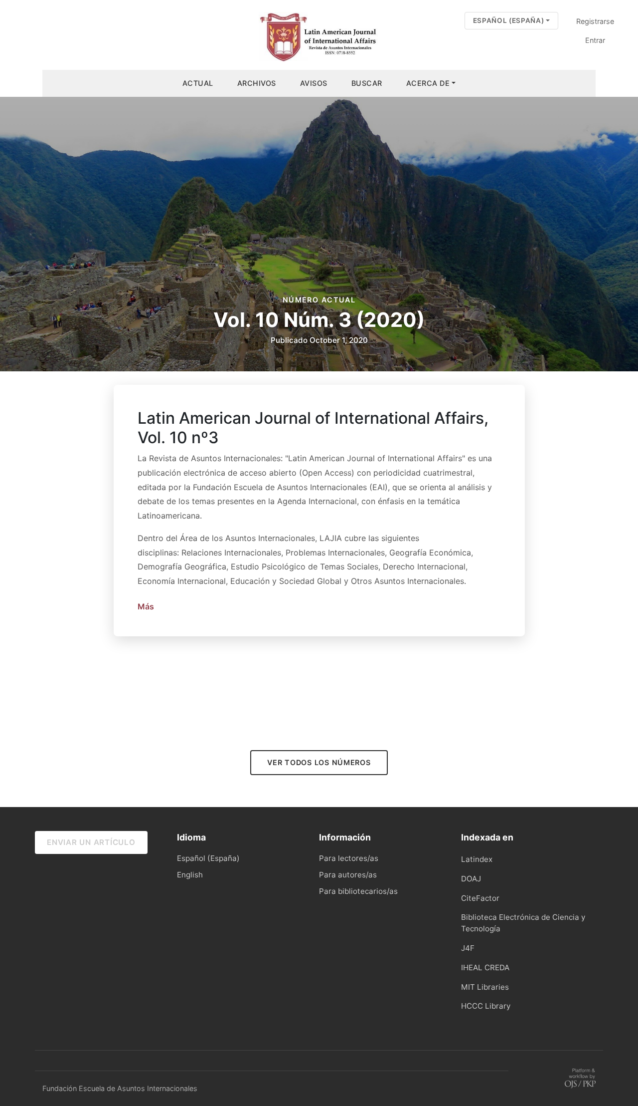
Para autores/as (348, 874)
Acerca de (428, 83)
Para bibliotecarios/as (358, 891)
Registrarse (595, 21)
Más (146, 606)
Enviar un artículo (91, 842)
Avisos (313, 83)
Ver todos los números (318, 762)
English (190, 874)
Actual (197, 83)
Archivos (256, 83)
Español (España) (515, 20)
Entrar (595, 40)
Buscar (366, 83)
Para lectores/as (348, 858)
